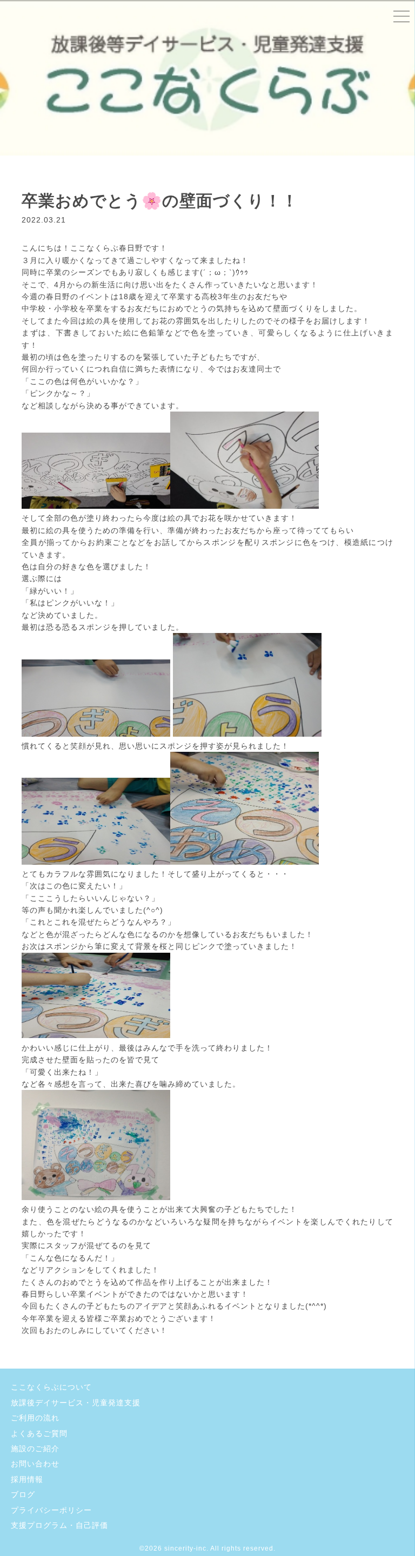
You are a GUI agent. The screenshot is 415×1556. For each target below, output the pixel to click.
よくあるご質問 (39, 1433)
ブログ (23, 1494)
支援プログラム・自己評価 (59, 1525)
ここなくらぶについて (51, 1387)
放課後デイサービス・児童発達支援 (75, 1402)
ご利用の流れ (35, 1417)
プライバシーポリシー (51, 1510)
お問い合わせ (35, 1463)
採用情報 (27, 1479)
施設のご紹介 (35, 1448)
